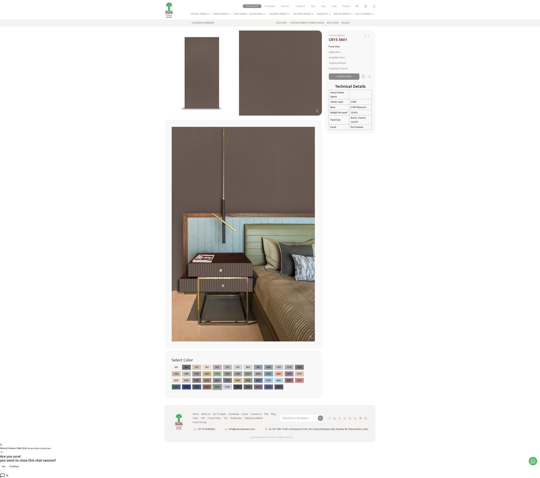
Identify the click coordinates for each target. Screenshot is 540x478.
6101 (258, 387)
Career (244, 414)
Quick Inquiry (252, 6)
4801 (278, 380)
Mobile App (236, 418)
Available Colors (337, 57)
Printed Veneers (343, 14)
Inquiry (345, 23)
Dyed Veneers (240, 14)
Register (346, 6)
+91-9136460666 (206, 429)
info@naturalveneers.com (242, 429)
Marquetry (324, 14)
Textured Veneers (304, 14)
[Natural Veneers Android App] (366, 6)
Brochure (333, 23)
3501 (207, 380)
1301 (176, 374)
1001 (268, 367)
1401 (186, 374)
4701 (268, 380)
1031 (278, 367)
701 (228, 367)
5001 (289, 380)
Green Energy (200, 422)
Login (334, 6)
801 (248, 367)
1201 (299, 367)
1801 (227, 374)
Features (281, 23)
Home (196, 414)
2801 (278, 374)
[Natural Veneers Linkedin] (350, 418)
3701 (227, 380)
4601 (258, 380)
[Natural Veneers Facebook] (329, 418)
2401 (237, 374)
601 (217, 367)
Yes (3, 466)
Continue (14, 466)
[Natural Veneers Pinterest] (360, 418)
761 (238, 367)
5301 (186, 387)
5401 (196, 387)
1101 (289, 367)
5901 (248, 387)
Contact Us (300, 6)
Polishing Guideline (253, 418)
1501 (196, 374)
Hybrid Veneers (222, 14)
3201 (176, 380)
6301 (278, 387)
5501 (207, 387)
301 (176, 367)
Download (234, 414)
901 (258, 367)
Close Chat (8, 471)
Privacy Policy (214, 418)
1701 (217, 374)
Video (195, 418)
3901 (248, 380)
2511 (248, 374)
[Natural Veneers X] (339, 418)
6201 (268, 387)
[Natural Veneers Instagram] (365, 418)
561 (207, 367)
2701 (268, 374)
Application (334, 52)
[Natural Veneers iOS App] (372, 6)
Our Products (219, 414)
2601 (258, 374)
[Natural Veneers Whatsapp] (334, 418)
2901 (289, 374)
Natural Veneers (201, 14)
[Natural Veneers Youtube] (344, 418)
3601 (217, 380)
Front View (334, 46)
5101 (299, 380)
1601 (207, 374)
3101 (299, 374)
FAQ (313, 6)
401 (186, 367)
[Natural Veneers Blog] (355, 418)
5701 (227, 387)
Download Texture (338, 68)
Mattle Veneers (365, 14)
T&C (225, 418)
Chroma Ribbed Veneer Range (307, 23)
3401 (196, 380)
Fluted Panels (258, 14)
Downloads (270, 6)
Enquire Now (344, 76)
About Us (285, 6)
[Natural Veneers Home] (179, 421)
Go (320, 418)
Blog (323, 6)
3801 (237, 380)
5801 (237, 387)
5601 (217, 387)
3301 (186, 380)
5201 (176, 387)
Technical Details (337, 63)
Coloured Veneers (280, 14)
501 (197, 367)
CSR (203, 418)
